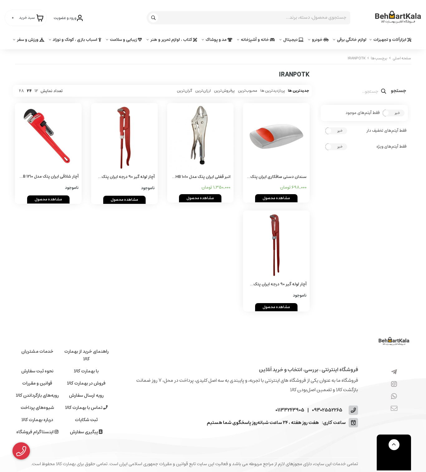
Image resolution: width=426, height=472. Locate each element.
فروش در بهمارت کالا (86, 383)
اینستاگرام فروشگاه (35, 432)
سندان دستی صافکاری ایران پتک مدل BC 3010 (278, 177)
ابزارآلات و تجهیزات (390, 39)
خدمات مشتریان (37, 351)
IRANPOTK (356, 58)
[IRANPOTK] (393, 342)
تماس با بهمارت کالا (84, 407)
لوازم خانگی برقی (351, 39)
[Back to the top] (394, 444)
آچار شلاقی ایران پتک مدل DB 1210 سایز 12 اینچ (49, 177)
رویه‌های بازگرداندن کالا (37, 395)
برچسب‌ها (379, 58)
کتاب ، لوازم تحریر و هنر (171, 39)
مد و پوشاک (216, 39)
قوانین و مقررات (37, 383)
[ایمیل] (394, 409)
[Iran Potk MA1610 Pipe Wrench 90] (124, 136)
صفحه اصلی (402, 58)
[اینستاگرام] (394, 384)
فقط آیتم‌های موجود (363, 113)
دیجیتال (290, 39)
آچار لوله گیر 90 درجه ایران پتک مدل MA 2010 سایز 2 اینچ (280, 284)
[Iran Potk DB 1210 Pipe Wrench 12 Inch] (48, 136)
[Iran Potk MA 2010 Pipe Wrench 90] (276, 243)
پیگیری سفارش (84, 432)
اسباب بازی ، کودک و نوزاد (75, 39)
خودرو (317, 39)
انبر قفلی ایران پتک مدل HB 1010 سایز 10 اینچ (203, 177)
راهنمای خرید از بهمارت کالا (86, 355)
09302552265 (327, 410)
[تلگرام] (394, 372)
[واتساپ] (394, 397)
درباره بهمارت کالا (37, 420)
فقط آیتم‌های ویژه (391, 146)
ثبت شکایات (86, 420)
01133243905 (289, 410)
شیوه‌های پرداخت (37, 407)
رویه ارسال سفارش (86, 395)
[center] (154, 17)
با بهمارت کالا (86, 371)
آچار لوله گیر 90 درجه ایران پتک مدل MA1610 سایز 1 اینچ (128, 177)
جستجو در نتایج (398, 91)
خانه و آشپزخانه (255, 39)
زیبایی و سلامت (124, 39)
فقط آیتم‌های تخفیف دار (386, 130)
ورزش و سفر (28, 39)
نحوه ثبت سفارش (37, 371)
